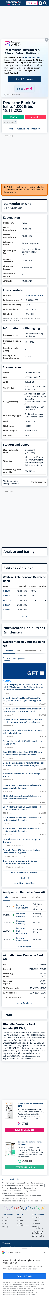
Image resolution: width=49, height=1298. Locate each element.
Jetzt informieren (24, 79)
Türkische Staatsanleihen (35, 1201)
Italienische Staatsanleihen (12, 1201)
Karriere (5, 1221)
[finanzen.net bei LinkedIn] (27, 1208)
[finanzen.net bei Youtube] (16, 1208)
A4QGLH (7, 600)
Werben (20, 1221)
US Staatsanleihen (33, 1196)
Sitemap (5, 1227)
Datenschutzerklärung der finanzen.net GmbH (17, 1292)
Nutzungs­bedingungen (37, 1227)
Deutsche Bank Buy (20, 915)
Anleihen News (23, 1183)
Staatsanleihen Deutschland (13, 1196)
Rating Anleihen (29, 1190)
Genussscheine (8, 1198)
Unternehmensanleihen (11, 1190)
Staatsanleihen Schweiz (34, 1185)
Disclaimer (36, 1224)
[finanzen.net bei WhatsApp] (38, 1208)
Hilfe (19, 1218)
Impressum (36, 1218)
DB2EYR (6, 609)
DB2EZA (6, 605)
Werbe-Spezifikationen (23, 1224)
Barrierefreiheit (38, 1236)
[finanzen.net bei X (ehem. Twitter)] (22, 1208)
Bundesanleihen (30, 1188)
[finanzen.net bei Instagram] (6, 1208)
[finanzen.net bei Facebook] (11, 1208)
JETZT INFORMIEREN (24, 1130)
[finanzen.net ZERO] (12, 46)
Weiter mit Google (24, 1276)
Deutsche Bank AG (34, 295)
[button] (32, 3)
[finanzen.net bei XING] (32, 1208)
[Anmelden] (45, 3)
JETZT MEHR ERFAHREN (24, 1167)
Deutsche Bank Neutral (22, 906)
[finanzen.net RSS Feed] (43, 1208)
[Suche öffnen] (40, 3)
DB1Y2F (6, 591)
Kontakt (5, 1218)
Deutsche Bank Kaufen (22, 939)
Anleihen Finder (8, 1183)
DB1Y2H (6, 595)
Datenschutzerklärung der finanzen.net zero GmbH (19, 1294)
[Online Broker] (13, 4)
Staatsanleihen (22, 1198)
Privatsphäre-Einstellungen (37, 1232)
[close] (44, 1252)
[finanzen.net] (13, 2)
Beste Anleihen (37, 1183)
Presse (4, 1224)
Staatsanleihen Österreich (12, 1185)
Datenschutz (37, 1221)
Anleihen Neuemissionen (12, 1188)
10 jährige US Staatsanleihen (13, 1193)
